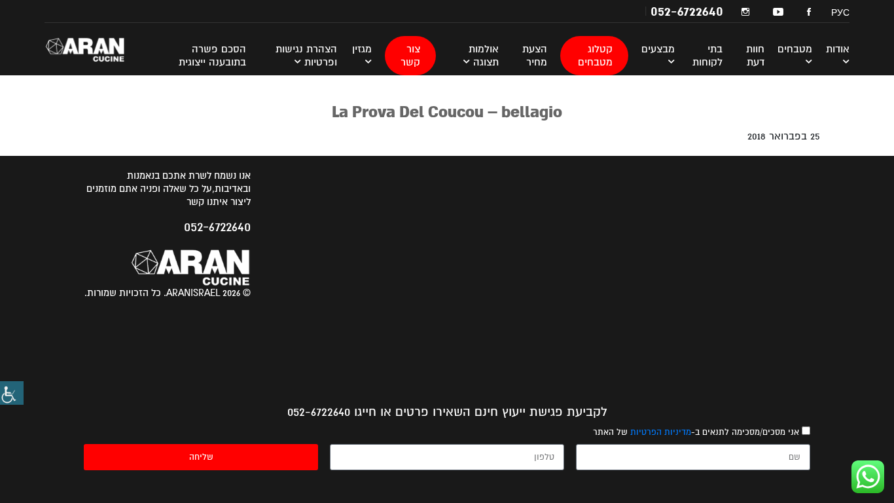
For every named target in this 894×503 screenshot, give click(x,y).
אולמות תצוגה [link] (484, 56)
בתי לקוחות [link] (707, 56)
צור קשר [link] (410, 56)
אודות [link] (837, 49)
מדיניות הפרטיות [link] (660, 432)
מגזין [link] (362, 49)
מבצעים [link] (658, 49)
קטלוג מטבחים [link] (595, 56)
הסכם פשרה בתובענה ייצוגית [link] (212, 56)
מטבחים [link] (795, 49)
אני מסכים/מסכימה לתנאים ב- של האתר (696, 432)
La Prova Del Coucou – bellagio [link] (447, 112)
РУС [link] (840, 12)
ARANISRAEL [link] (94, 49)
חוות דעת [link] (755, 56)
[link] (12, 393)
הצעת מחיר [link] (534, 56)
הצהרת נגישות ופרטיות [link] (306, 56)
